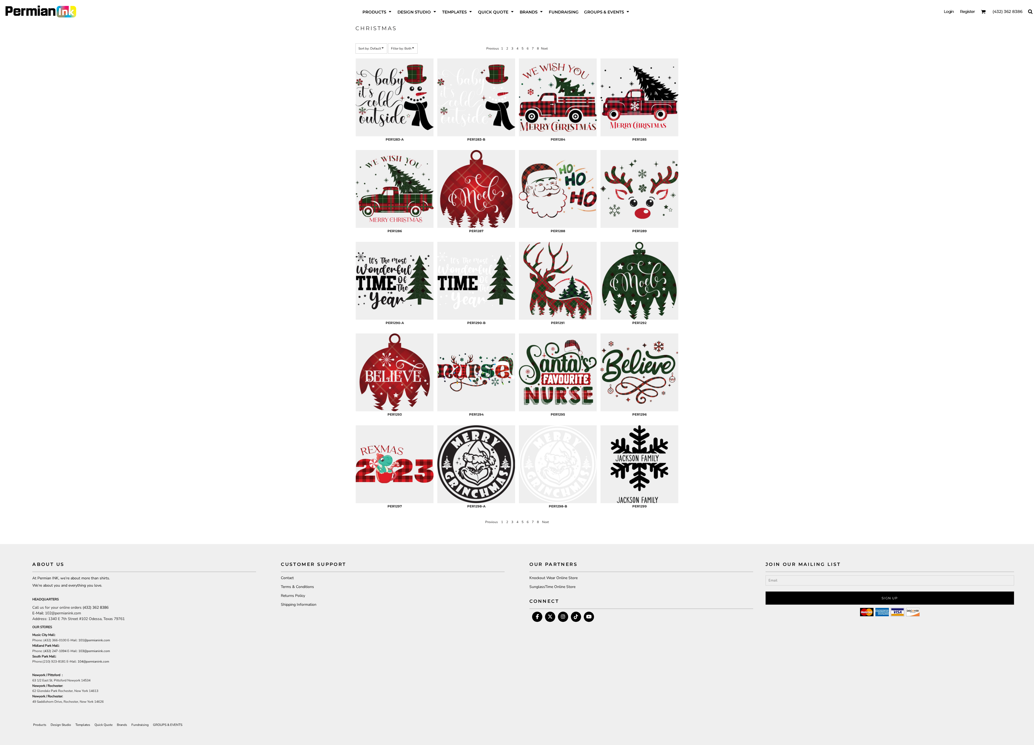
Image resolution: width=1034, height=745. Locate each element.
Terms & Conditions (297, 586)
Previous (492, 48)
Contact (287, 577)
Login (949, 11)
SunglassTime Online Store (552, 586)
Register (967, 11)
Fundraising (140, 725)
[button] (377, 11)
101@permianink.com (94, 640)
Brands (122, 725)
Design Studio (61, 725)
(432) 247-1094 (55, 651)
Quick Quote (104, 725)
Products (39, 725)
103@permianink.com (94, 651)
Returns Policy (293, 595)
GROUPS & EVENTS (167, 725)
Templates (82, 725)
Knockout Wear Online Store (553, 577)
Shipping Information (298, 604)
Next (544, 48)
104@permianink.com (93, 661)
